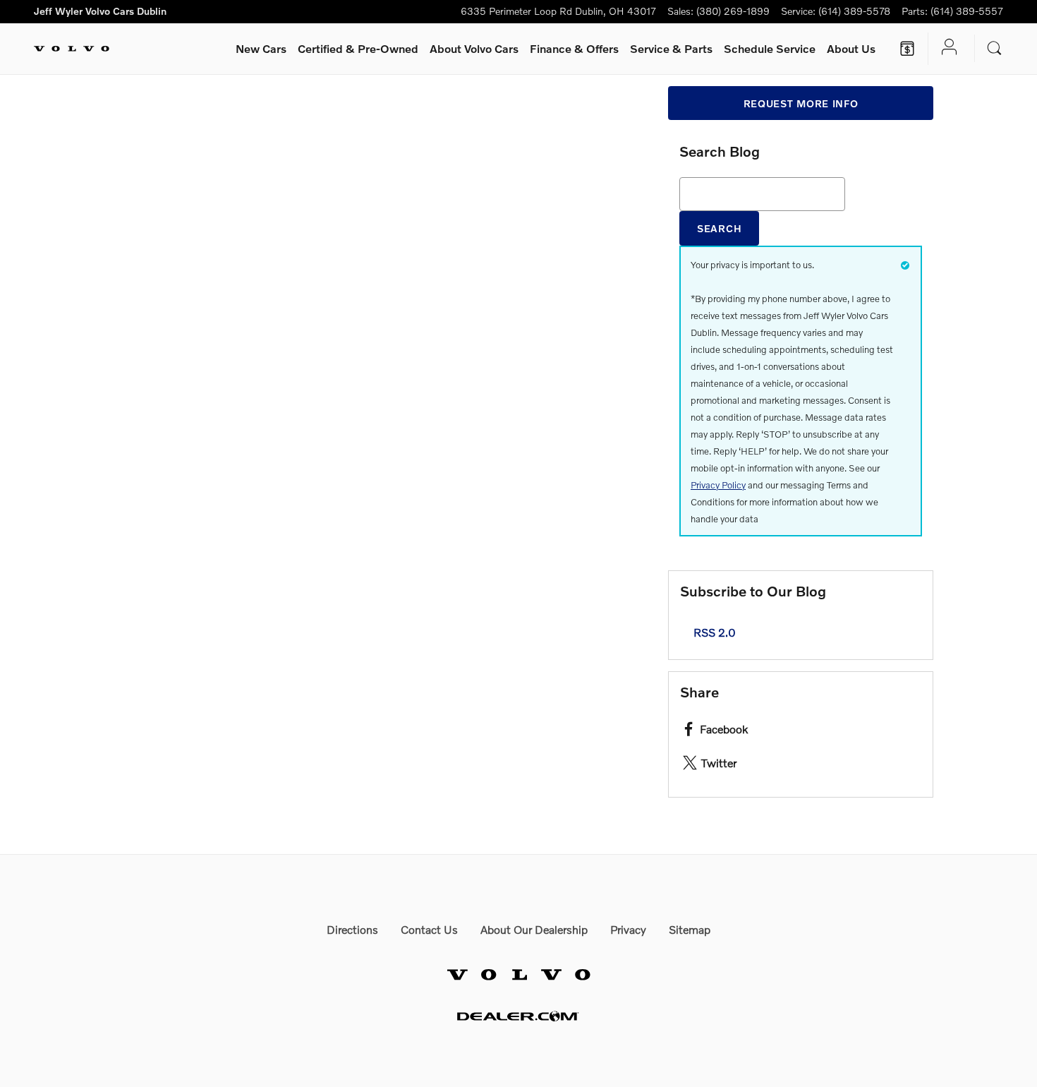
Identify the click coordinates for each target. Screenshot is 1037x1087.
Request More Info (801, 103)
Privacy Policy (718, 485)
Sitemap (689, 929)
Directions (352, 929)
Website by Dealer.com (518, 1016)
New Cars (261, 48)
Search (719, 228)
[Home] (71, 48)
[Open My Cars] (945, 48)
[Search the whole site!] (994, 48)
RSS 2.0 (713, 632)
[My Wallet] (907, 48)
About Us (851, 48)
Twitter (718, 762)
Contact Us (429, 929)
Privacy (628, 929)
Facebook (724, 728)
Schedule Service (769, 48)
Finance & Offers (574, 48)
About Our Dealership (534, 929)
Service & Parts (671, 48)
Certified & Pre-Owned (358, 48)
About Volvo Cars (474, 48)
